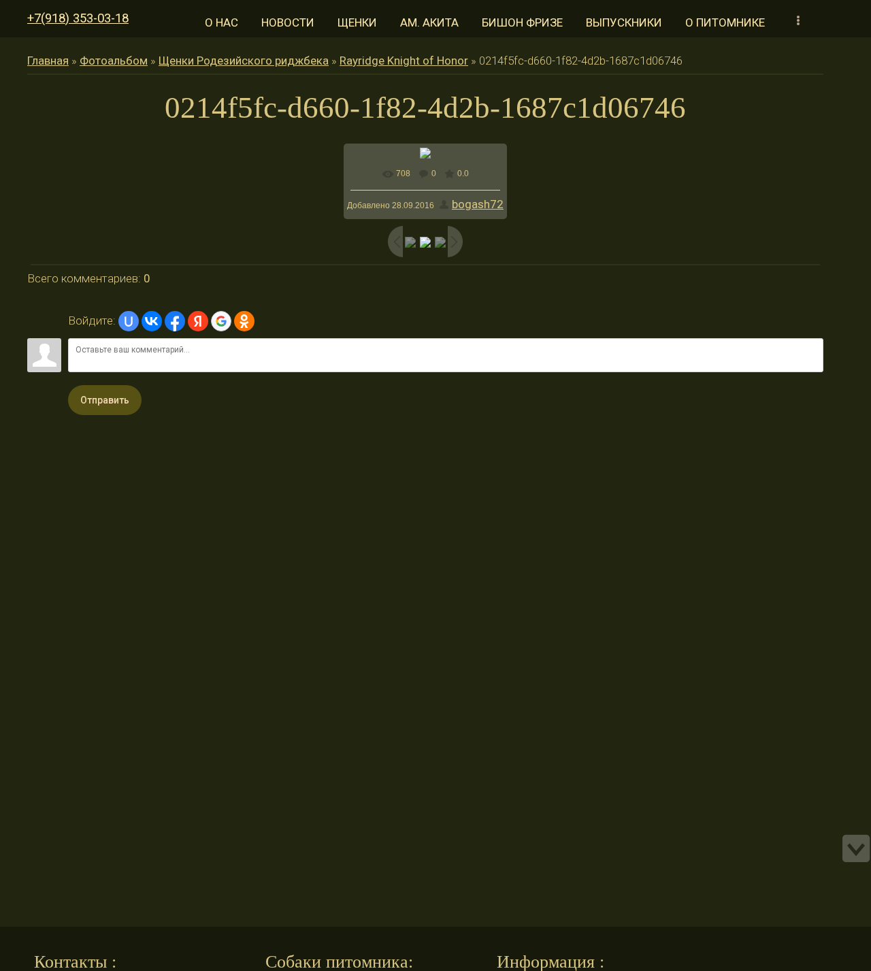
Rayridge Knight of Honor (404, 60)
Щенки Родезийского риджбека (244, 60)
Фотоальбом (114, 60)
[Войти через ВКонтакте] (152, 321)
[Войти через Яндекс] (198, 321)
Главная (48, 60)
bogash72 (478, 204)
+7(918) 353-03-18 (78, 18)
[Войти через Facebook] (175, 321)
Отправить (104, 400)
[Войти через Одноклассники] (244, 321)
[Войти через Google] (221, 321)
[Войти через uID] (128, 321)
